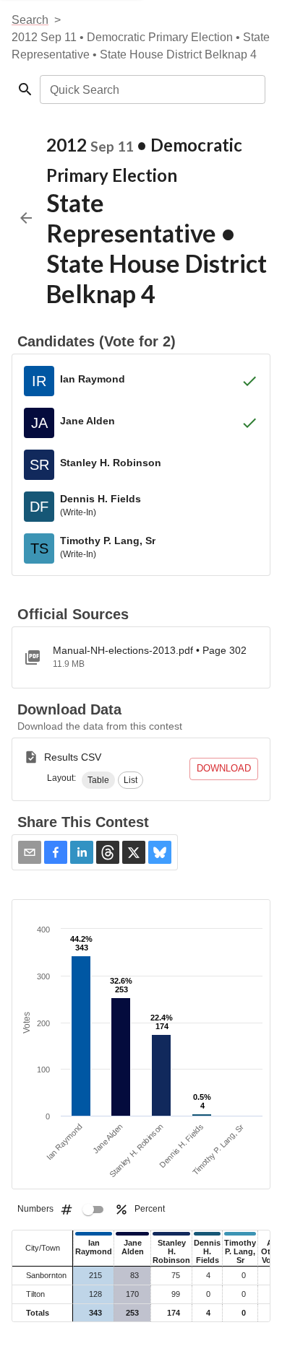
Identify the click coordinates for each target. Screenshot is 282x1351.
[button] (98, 780)
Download (224, 768)
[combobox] (151, 89)
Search (30, 20)
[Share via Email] (29, 852)
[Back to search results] (26, 218)
